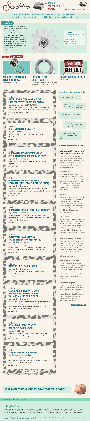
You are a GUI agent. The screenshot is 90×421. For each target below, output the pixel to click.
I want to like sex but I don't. (22, 266)
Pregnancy (17, 16)
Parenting (28, 16)
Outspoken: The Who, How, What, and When (29, 210)
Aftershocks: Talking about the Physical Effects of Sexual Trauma (26, 101)
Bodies (17, 14)
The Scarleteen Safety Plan (39, 78)
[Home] (17, 6)
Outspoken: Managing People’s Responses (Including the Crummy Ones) (28, 182)
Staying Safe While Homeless (23, 352)
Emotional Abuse (70, 39)
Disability (46, 16)
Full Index (69, 32)
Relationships (37, 14)
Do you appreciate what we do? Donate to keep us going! (35, 389)
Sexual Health (68, 14)
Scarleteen (7, 399)
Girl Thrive (64, 216)
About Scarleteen (25, 419)
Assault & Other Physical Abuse (75, 34)
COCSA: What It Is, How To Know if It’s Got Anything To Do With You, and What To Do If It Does (23, 293)
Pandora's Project (67, 282)
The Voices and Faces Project (72, 238)
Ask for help (54, 6)
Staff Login (34, 419)
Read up (51, 3)
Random (74, 16)
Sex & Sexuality (52, 14)
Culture (65, 16)
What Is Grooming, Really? (73, 77)
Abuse (38, 16)
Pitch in (51, 9)
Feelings (56, 16)
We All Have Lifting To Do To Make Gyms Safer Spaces (22, 327)
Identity (26, 14)
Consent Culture (70, 37)
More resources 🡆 (78, 305)
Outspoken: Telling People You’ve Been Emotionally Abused (24, 238)
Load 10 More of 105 (29, 372)
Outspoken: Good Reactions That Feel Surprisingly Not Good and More (27, 155)
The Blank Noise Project (70, 260)
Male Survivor (65, 172)
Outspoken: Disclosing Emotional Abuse (14, 78)
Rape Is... (64, 194)
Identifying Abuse (70, 41)
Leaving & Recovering (71, 43)
